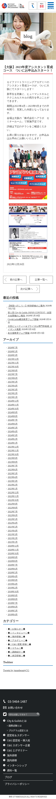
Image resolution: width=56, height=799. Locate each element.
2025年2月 (13, 393)
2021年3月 (13, 534)
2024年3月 (13, 435)
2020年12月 (13, 546)
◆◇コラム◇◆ (15, 648)
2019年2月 (13, 588)
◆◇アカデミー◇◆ (17, 640)
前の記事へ (16, 279)
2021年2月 (13, 538)
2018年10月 (13, 591)
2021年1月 (13, 542)
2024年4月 (13, 431)
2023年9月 (13, 458)
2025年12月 (13, 359)
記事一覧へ (41, 279)
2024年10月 (13, 409)
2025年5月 (13, 382)
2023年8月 (13, 462)
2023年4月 (13, 477)
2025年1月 (13, 397)
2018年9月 (13, 595)
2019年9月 (13, 580)
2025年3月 (13, 389)
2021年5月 (13, 527)
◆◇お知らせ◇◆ (16, 629)
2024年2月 (13, 439)
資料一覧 (12, 770)
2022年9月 (13, 504)
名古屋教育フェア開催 (19, 333)
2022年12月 (13, 492)
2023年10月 (13, 454)
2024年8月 (13, 416)
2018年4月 (13, 614)
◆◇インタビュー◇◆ (19, 633)
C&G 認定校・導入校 (18, 740)
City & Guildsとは (17, 720)
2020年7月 (13, 565)
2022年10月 (13, 500)
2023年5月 (13, 473)
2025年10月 (13, 367)
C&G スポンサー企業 (18, 745)
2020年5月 (13, 572)
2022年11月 (13, 496)
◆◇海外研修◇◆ (16, 636)
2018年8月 (13, 599)
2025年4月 (13, 386)
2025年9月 (13, 370)
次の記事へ (26, 289)
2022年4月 (13, 523)
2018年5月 (13, 611)
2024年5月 (13, 428)
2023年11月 (13, 450)
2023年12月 (13, 447)
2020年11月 (13, 550)
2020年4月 (13, 576)
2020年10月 (13, 553)
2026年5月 (13, 351)
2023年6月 (13, 469)
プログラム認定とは (18, 730)
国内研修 (12, 760)
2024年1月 (13, 443)
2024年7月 (13, 420)
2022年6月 (13, 515)
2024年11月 (13, 405)
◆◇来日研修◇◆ (16, 656)
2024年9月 (13, 412)
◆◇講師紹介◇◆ (16, 652)
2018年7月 (13, 603)
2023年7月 (13, 466)
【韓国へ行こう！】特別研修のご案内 (26, 306)
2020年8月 (13, 561)
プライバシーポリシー (18, 784)
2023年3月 (13, 481)
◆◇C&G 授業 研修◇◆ (19, 644)
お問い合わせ (15, 707)
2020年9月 (13, 557)
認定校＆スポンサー (18, 735)
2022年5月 (13, 519)
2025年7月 (13, 374)
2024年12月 (13, 401)
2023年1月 (13, 489)
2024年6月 (13, 424)
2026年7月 (13, 347)
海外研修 (12, 755)
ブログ (10, 777)
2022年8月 (13, 508)
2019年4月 (13, 584)
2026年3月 (13, 355)
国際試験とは (15, 725)
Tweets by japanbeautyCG (16, 670)
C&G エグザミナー (17, 750)
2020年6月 (13, 569)
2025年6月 (13, 378)
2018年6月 (13, 607)
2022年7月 (13, 511)
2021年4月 (13, 531)
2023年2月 (13, 485)
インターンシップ (17, 765)
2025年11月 (13, 363)
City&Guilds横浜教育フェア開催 (23, 319)
